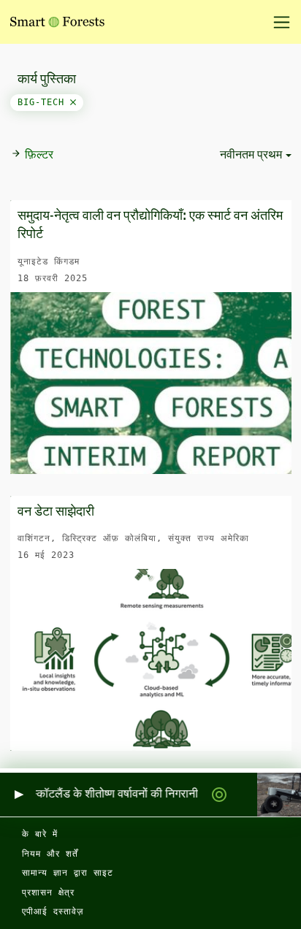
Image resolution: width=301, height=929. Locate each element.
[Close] (73, 102)
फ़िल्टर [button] (39, 155)
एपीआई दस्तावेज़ (52, 911)
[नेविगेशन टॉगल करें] (277, 22)
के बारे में (40, 834)
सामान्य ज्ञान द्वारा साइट (67, 873)
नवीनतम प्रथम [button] (251, 155)
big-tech (44, 102)
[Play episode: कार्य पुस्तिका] (18, 795)
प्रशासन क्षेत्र (48, 892)
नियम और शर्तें (50, 854)
